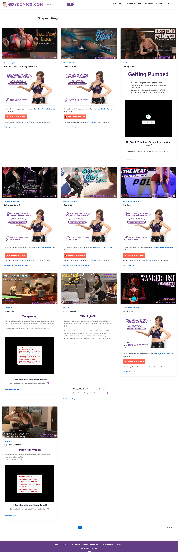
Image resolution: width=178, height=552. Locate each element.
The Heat (127, 205)
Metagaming (9, 311)
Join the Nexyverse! (145, 4)
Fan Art (159, 4)
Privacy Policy (107, 544)
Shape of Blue (69, 67)
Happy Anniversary (12, 445)
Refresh (32, 122)
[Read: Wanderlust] (148, 288)
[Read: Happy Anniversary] (29, 422)
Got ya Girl (68, 205)
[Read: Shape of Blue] (89, 43)
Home (114, 4)
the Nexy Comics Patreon (44, 109)
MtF (8, 389)
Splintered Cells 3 (12, 205)
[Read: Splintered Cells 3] (29, 182)
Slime (77, 127)
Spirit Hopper (85, 265)
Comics (121, 4)
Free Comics (127, 63)
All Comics (76, 544)
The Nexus (131, 4)
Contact (120, 544)
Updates (65, 544)
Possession (10, 265)
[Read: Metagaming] (29, 288)
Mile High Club (69, 311)
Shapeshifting (11, 127)
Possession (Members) (70, 201)
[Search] (70, 4)
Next (170, 527)
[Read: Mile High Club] (89, 288)
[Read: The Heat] (148, 182)
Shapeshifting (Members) (12, 63)
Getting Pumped (130, 67)
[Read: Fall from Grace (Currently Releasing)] (29, 43)
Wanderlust (128, 311)
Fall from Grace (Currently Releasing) (20, 67)
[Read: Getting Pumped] (148, 43)
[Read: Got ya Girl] (89, 182)
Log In (167, 4)
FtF (5, 127)
